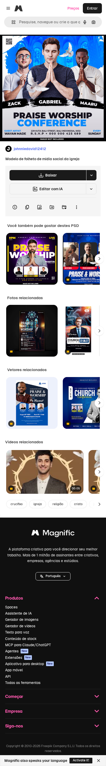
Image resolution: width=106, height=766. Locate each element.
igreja (37, 504)
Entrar (92, 8)
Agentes (16, 651)
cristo (78, 504)
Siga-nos (14, 725)
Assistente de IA (18, 613)
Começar (14, 696)
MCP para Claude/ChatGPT (28, 645)
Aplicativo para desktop (29, 663)
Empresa (13, 711)
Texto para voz (17, 632)
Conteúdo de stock (21, 638)
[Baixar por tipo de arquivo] (91, 175)
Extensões (18, 657)
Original (33, 44)
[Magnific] (53, 534)
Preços (73, 8)
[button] (53, 576)
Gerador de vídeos (20, 626)
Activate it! (81, 760)
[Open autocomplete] (11, 22)
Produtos (14, 598)
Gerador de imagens (21, 619)
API (8, 676)
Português (53, 576)
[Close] (98, 760)
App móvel (14, 670)
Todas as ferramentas (22, 682)
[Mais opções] (76, 207)
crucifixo (17, 504)
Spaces (11, 607)
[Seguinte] (99, 259)
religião (57, 504)
